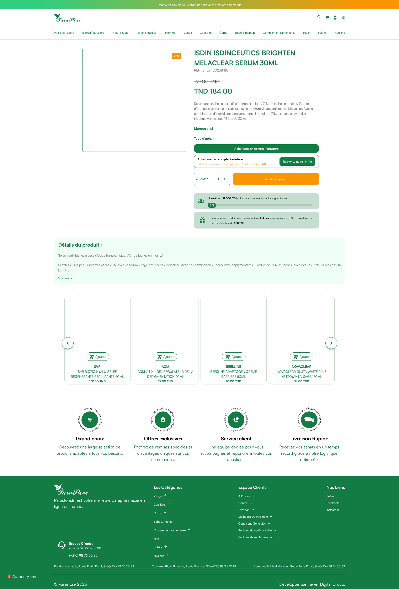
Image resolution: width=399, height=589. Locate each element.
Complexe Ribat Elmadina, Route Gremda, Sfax (181, 566)
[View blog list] (342, 17)
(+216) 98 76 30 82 (121, 566)
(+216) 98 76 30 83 (332, 566)
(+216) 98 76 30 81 (223, 566)
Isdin (212, 128)
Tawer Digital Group (326, 584)
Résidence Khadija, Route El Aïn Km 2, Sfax (81, 566)
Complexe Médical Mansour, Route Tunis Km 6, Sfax (287, 566)
